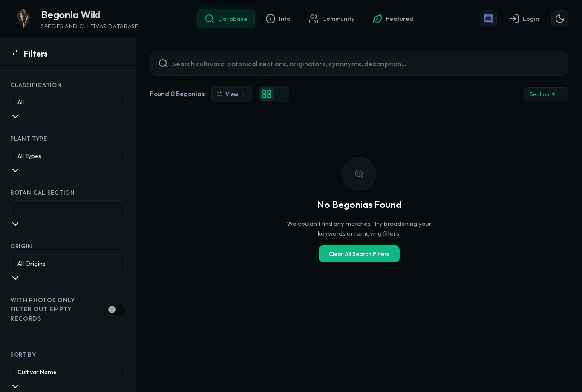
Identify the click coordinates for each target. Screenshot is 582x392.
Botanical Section (42, 192)
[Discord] (488, 18)
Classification (36, 85)
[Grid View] (267, 94)
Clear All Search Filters (359, 253)
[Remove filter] (560, 94)
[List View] (281, 94)
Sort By (23, 354)
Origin (21, 246)
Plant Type (28, 138)
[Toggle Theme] (559, 18)
